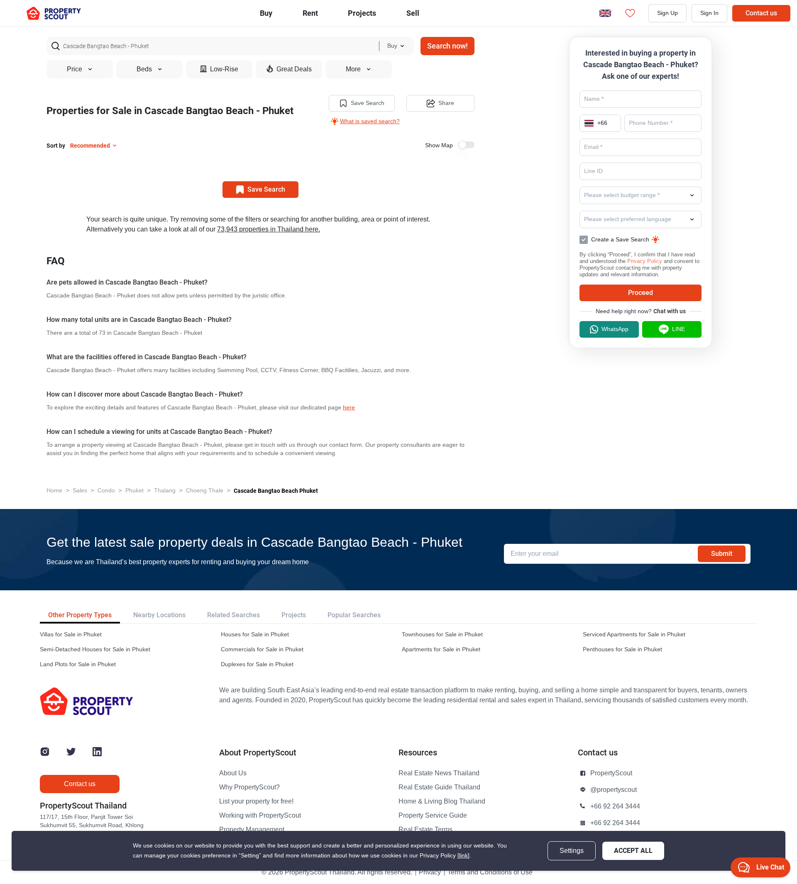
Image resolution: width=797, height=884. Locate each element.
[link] (463, 855)
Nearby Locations (159, 615)
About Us (233, 773)
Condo (106, 490)
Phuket (134, 490)
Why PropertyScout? (249, 787)
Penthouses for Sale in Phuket (622, 649)
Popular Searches (354, 615)
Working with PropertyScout (260, 815)
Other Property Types (80, 615)
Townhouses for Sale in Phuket (442, 634)
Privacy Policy (644, 261)
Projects (293, 615)
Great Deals (294, 69)
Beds (144, 69)
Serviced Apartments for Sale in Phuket (634, 634)
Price (74, 69)
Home (54, 490)
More (353, 69)
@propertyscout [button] (613, 790)
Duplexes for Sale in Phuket (257, 664)
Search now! (447, 45)
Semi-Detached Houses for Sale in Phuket (95, 649)
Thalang (165, 490)
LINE (678, 329)
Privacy (430, 872)
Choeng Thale (204, 490)
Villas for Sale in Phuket (71, 634)
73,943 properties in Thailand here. (268, 229)
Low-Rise (224, 69)
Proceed (640, 293)
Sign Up (667, 13)
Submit (721, 554)
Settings (572, 851)
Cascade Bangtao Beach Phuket (276, 490)
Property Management (251, 830)
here (349, 407)
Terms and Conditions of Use (490, 872)
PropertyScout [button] (611, 773)
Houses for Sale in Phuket (255, 634)
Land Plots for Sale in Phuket (78, 664)
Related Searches (233, 615)
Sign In (709, 13)
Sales (80, 490)
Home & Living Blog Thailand (441, 801)
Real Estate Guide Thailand (439, 787)
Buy (266, 13)
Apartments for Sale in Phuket (441, 649)
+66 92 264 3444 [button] (615, 806)
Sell (412, 13)
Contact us (761, 13)
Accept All (633, 851)
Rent (310, 13)
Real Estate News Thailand (438, 773)
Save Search (367, 103)
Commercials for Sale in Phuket (262, 649)
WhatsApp (614, 329)
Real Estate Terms (425, 830)
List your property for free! (256, 801)
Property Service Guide (432, 815)
